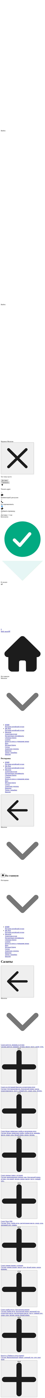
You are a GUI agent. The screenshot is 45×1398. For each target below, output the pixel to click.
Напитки (8, 751)
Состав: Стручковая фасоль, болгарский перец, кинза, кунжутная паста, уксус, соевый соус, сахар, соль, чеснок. (21, 1090)
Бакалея (8, 754)
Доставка (5, 480)
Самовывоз (5, 482)
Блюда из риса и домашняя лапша (17, 741)
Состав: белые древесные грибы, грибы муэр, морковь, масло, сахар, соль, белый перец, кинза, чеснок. (20, 1134)
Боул (6, 743)
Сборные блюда (10, 738)
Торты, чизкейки (11, 752)
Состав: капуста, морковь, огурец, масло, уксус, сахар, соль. (22, 1047)
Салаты (7, 739)
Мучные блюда (10, 745)
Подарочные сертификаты (14, 736)
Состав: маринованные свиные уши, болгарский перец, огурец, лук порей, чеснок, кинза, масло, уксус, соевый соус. (21, 1179)
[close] (17, 458)
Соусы (7, 747)
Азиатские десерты (12, 749)
